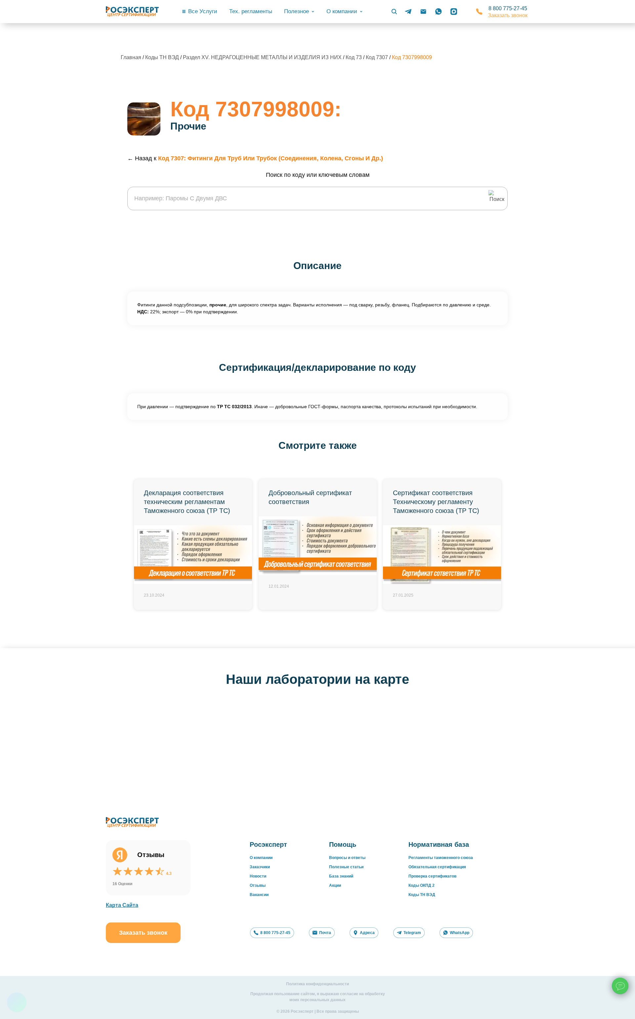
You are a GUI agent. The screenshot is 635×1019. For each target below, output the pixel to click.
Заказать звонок (508, 15)
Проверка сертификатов (432, 876)
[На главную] (132, 11)
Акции (335, 885)
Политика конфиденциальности (317, 984)
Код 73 (354, 57)
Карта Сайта (122, 905)
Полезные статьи (346, 867)
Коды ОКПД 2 (421, 885)
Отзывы (258, 885)
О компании (261, 857)
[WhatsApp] (438, 11)
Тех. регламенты (250, 11)
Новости (258, 876)
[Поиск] (394, 12)
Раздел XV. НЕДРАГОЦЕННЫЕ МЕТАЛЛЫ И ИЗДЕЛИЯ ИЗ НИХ (263, 57)
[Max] (453, 11)
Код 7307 (377, 57)
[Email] (423, 11)
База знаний (341, 876)
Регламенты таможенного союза (440, 857)
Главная (131, 57)
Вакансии (259, 894)
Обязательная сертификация (437, 867)
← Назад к (255, 158)
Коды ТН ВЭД (162, 57)
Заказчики (260, 867)
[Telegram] (408, 11)
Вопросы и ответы (347, 857)
